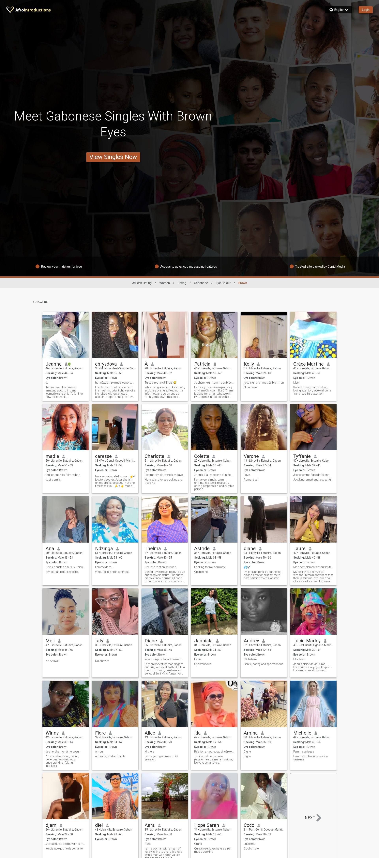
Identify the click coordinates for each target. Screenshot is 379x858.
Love (247, 474)
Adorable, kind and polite (110, 756)
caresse (103, 456)
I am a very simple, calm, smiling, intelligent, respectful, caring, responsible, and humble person (214, 484)
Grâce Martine (308, 364)
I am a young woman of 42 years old (161, 758)
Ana (50, 548)
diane (250, 548)
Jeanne (54, 364)
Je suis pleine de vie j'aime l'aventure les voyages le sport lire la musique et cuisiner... (311, 667)
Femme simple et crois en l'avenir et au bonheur (165, 474)
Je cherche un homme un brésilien (214, 382)
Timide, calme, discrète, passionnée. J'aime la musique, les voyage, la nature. (213, 759)
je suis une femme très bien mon (264, 382)
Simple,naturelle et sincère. (62, 571)
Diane (151, 641)
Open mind (201, 571)
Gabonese (201, 283)
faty (99, 641)
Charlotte (154, 456)
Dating (181, 283)
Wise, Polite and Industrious (112, 571)
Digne (247, 751)
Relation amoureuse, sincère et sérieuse (214, 751)
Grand (198, 843)
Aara (150, 825)
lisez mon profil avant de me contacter (165, 659)
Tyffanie (302, 456)
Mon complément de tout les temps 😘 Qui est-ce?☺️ (313, 567)
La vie (197, 659)
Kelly (249, 364)
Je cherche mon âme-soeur (63, 751)
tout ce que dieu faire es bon (63, 474)
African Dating (142, 283)
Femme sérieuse (303, 751)
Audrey (251, 641)
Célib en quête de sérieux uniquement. (66, 567)
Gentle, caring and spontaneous (263, 664)
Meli (50, 641)
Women (164, 283)
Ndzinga (104, 548)
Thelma (153, 548)
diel (99, 825)
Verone (251, 456)
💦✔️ (247, 567)
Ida (197, 733)
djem (51, 825)
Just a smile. (53, 479)
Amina (251, 733)
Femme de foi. (104, 567)
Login (366, 10)
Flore (100, 733)
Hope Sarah (206, 825)
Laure (299, 548)
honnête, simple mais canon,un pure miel (115, 382)
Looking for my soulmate (210, 567)
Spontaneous (202, 664)
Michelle (302, 733)
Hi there (149, 751)
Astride (202, 548)
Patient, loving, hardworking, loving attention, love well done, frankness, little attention (312, 390)
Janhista (203, 641)
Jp (47, 382)
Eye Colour (223, 283)
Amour (99, 751)
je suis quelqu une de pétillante (64, 848)
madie (52, 456)
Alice (150, 733)
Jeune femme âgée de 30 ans (311, 474)
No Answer (251, 387)
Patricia (202, 364)
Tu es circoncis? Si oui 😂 (160, 382)
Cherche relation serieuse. (160, 567)
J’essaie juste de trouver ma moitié (66, 843)
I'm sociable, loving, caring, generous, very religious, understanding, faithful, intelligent (62, 761)
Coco (249, 825)
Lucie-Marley (307, 641)
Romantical (251, 479)
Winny (52, 733)
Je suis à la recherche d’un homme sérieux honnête (214, 474)
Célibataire (250, 659)
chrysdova (106, 364)
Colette (201, 456)
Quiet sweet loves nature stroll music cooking (212, 850)
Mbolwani (299, 659)
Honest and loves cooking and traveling (164, 481)
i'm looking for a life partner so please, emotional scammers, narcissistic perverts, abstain (262, 575)
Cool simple (251, 848)
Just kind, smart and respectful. (312, 479)
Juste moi (250, 843)
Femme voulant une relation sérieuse (310, 758)
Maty (296, 382)
